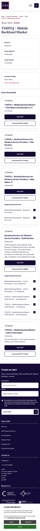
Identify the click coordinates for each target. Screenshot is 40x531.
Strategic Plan (5, 444)
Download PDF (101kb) (20, 123)
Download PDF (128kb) (20, 198)
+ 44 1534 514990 (7, 465)
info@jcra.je (4, 460)
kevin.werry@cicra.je (11, 83)
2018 (26, 16)
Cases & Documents (12, 16)
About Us (4, 426)
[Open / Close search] (36, 5)
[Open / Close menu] (30, 5)
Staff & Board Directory (8, 431)
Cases (21, 16)
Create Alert (7, 412)
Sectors (3, 389)
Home (2, 16)
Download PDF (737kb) (20, 354)
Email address (5, 381)
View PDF (20, 117)
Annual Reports (6, 435)
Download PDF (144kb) (20, 160)
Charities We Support (7, 448)
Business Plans (5, 440)
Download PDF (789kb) (20, 269)
